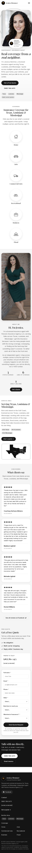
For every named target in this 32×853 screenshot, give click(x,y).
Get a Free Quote (10, 83)
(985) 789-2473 (9, 88)
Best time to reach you (10, 706)
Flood (18, 835)
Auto (18, 827)
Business (4, 835)
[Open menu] (29, 3)
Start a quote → (8, 439)
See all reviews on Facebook (15, 618)
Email (5, 681)
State (5, 698)
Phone (6, 689)
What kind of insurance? (11, 714)
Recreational (21, 831)
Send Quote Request (16, 725)
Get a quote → (6, 810)
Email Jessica (8, 761)
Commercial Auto (7, 831)
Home (3, 827)
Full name (7, 672)
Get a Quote (16, 389)
